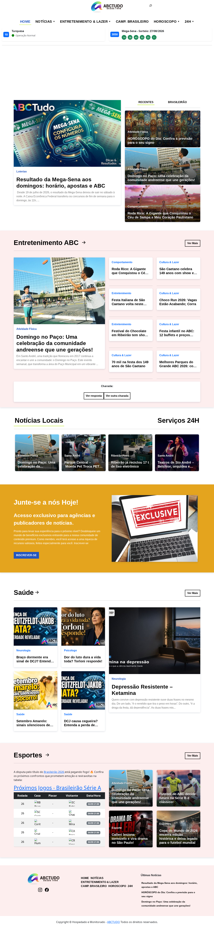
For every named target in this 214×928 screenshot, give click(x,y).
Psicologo (70, 650)
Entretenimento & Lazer (84, 21)
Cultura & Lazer (121, 355)
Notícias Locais (39, 420)
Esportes (29, 755)
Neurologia (23, 650)
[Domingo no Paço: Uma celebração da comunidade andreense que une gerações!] (59, 290)
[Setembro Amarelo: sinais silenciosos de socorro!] (35, 690)
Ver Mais (192, 243)
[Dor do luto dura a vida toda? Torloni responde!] (83, 626)
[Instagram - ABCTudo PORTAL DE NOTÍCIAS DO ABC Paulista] (40, 890)
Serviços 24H (178, 420)
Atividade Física (26, 329)
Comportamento (122, 262)
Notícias (43, 21)
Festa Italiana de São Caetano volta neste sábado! (128, 304)
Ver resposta (94, 395)
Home (25, 21)
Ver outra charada (117, 395)
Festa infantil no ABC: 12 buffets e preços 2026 (176, 335)
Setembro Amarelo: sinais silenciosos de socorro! (33, 725)
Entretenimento (121, 293)
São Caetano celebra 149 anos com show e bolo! (176, 273)
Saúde (24, 592)
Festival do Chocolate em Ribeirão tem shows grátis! (130, 335)
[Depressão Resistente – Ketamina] (154, 640)
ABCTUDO (113, 922)
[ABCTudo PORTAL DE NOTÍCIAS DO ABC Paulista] (107, 6)
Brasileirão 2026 (54, 772)
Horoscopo (165, 21)
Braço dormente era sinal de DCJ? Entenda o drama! (34, 661)
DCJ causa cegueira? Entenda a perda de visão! (81, 725)
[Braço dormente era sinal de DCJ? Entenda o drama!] (35, 626)
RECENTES (145, 102)
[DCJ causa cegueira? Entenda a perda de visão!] (83, 690)
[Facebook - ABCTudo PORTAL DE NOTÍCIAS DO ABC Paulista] (47, 890)
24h (188, 21)
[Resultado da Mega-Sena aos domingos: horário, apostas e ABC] (67, 133)
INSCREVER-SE (26, 555)
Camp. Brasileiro (132, 21)
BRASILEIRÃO (177, 102)
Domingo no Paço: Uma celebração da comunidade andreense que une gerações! (54, 343)
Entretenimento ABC (47, 242)
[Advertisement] (107, 71)
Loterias (21, 171)
